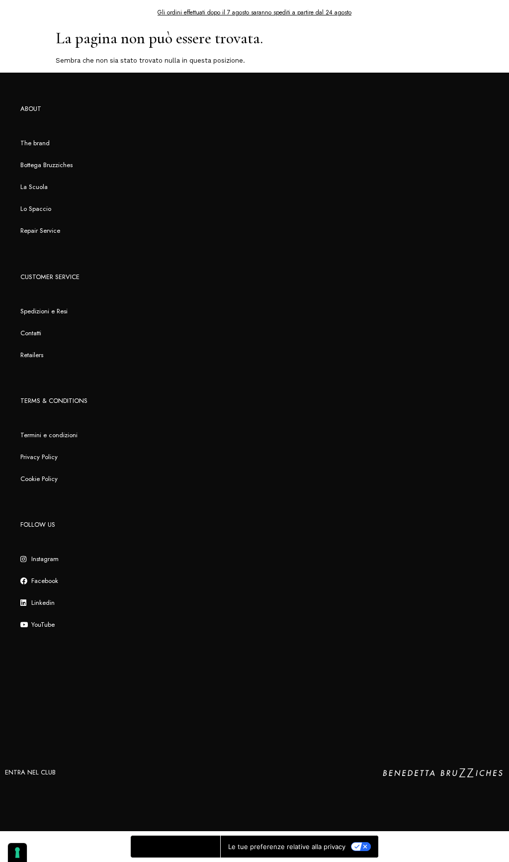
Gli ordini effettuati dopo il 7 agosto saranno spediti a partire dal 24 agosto (254, 12)
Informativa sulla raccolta (175, 847)
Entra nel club (30, 772)
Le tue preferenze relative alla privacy (286, 847)
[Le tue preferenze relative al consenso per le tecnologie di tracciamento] (17, 852)
